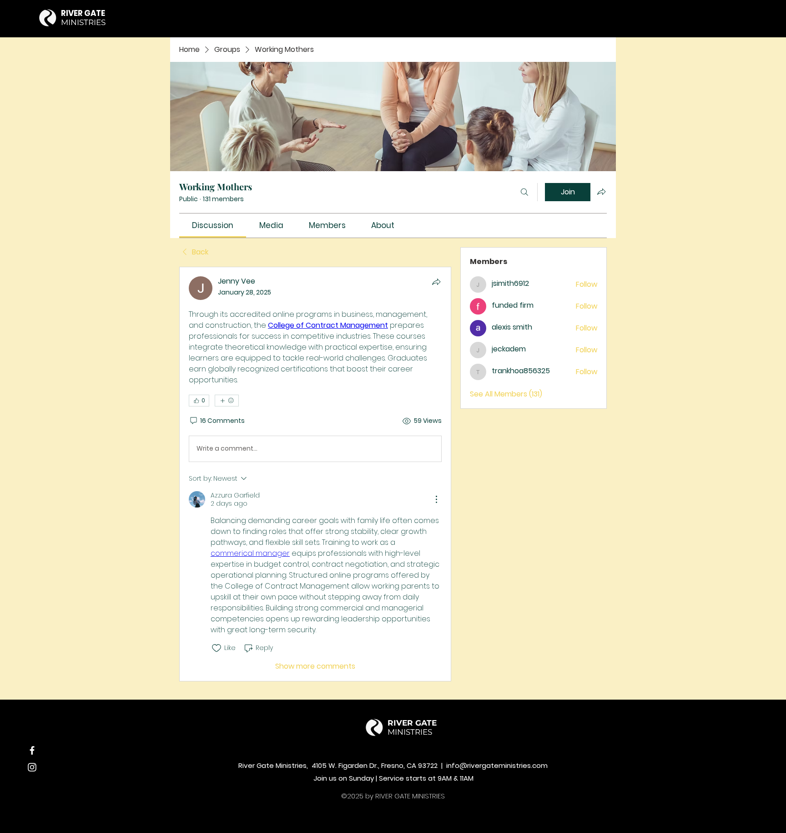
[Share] (436, 281)
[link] (212, 225)
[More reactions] (227, 400)
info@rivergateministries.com (497, 765)
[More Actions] (436, 499)
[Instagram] (32, 767)
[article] (315, 474)
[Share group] (601, 191)
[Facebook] (32, 750)
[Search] (524, 192)
